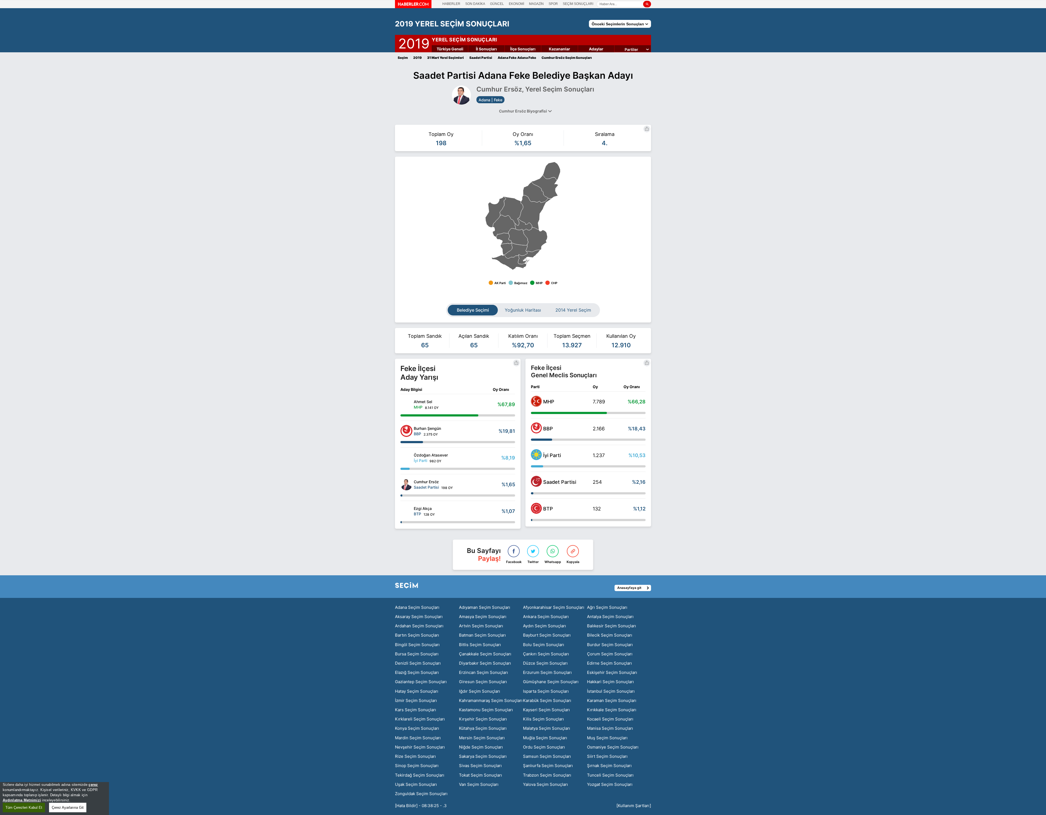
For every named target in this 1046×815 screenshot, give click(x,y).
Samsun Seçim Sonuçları (547, 756)
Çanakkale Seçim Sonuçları (485, 653)
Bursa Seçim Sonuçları (417, 653)
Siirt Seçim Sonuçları (607, 756)
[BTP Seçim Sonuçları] (536, 512)
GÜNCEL (497, 4)
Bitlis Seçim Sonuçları (480, 644)
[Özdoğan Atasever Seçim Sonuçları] (406, 458)
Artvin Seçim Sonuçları (481, 625)
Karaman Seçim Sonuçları (611, 700)
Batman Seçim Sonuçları (482, 635)
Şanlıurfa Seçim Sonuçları (548, 765)
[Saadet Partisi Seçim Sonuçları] (536, 485)
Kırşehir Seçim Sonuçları (483, 719)
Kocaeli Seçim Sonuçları (610, 719)
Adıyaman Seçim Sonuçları (484, 607)
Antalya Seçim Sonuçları (610, 616)
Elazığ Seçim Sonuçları (417, 672)
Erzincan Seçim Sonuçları (483, 672)
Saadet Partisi (559, 482)
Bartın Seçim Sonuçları (417, 635)
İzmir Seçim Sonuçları (416, 700)
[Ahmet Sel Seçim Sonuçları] (406, 404)
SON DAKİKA (475, 4)
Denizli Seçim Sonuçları (418, 663)
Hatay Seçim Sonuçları (416, 691)
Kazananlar (559, 49)
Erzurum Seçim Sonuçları (547, 672)
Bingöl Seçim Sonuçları (417, 644)
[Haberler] (413, 6)
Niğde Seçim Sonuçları (481, 747)
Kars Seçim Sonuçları (415, 709)
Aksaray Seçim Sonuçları (419, 616)
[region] (54, 798)
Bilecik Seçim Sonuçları (609, 635)
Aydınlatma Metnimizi (22, 800)
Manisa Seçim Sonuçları (610, 728)
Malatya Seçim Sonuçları (546, 728)
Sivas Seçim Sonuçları (480, 765)
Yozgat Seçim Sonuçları (610, 784)
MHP (548, 402)
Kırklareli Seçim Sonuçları (420, 719)
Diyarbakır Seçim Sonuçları (485, 663)
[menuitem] (516, 251)
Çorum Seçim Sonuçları (610, 653)
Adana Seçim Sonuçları (417, 607)
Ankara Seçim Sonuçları (546, 616)
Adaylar (596, 49)
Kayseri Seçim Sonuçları (546, 709)
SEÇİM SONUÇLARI (578, 4)
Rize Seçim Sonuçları (415, 756)
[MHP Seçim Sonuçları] (536, 405)
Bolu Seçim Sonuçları (543, 644)
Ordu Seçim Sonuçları (544, 747)
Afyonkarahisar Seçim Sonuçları (553, 607)
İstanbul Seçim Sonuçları (611, 691)
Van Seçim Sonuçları (478, 784)
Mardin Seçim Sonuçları (418, 737)
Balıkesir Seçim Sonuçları (611, 625)
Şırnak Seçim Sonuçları (609, 765)
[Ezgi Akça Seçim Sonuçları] (406, 511)
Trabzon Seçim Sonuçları (547, 775)
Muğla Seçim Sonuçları (545, 737)
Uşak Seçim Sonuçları (416, 784)
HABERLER (451, 4)
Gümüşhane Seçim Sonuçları (551, 681)
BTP (548, 509)
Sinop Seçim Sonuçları (417, 765)
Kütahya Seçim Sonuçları (483, 728)
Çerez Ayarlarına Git (68, 807)
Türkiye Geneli (450, 49)
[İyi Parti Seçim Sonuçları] (536, 458)
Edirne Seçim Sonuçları (609, 663)
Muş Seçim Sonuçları (607, 737)
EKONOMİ (516, 4)
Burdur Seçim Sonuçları (610, 644)
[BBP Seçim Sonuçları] (536, 431)
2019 (414, 42)
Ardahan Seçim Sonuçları (419, 625)
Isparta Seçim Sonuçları (546, 691)
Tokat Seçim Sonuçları (480, 775)
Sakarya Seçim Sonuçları (483, 756)
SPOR (553, 4)
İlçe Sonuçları (523, 49)
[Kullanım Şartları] (633, 805)
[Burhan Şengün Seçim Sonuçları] (406, 431)
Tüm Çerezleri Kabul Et (23, 807)
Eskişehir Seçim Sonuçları (612, 672)
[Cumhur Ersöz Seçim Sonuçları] (406, 484)
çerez (93, 785)
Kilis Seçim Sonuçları (543, 719)
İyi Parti (552, 455)
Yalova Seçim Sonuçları (545, 784)
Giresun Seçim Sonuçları (483, 681)
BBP (548, 428)
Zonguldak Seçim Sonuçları (421, 793)
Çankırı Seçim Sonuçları (546, 653)
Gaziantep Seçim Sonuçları (421, 681)
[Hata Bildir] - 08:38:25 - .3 (421, 805)
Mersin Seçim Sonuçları (482, 737)
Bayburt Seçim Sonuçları (547, 635)
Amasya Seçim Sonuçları (482, 616)
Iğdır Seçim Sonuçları (479, 691)
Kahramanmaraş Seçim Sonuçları (490, 700)
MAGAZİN (536, 4)
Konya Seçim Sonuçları (417, 728)
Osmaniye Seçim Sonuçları (612, 747)
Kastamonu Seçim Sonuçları (486, 709)
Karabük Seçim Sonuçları (547, 700)
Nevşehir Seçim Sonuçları (420, 747)
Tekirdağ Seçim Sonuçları (419, 775)
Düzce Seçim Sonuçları (545, 663)
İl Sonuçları (486, 49)
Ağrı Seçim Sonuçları (607, 607)
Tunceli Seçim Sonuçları (610, 775)
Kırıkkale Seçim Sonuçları (611, 709)
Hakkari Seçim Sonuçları (610, 681)
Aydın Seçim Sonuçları (544, 625)
